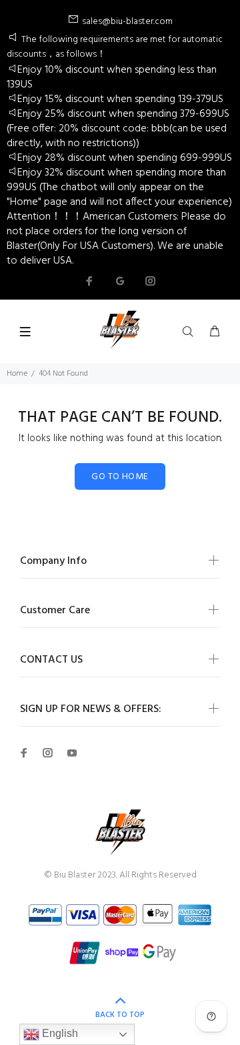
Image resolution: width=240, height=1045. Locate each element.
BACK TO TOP (120, 1015)
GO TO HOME (119, 476)
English (58, 1033)
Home (17, 373)
